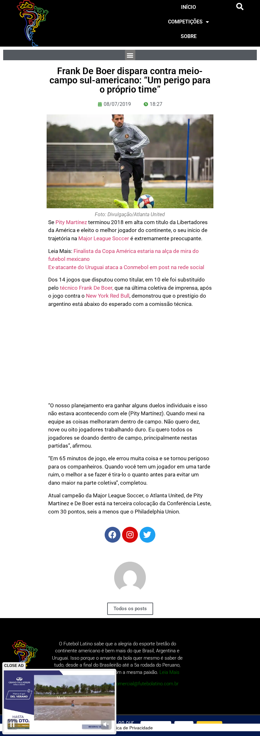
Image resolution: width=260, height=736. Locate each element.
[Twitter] (147, 535)
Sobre (189, 36)
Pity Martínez (71, 222)
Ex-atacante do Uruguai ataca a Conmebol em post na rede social (126, 267)
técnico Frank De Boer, (86, 288)
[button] (240, 6)
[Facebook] (112, 535)
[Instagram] (130, 535)
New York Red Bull (107, 296)
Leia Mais (169, 672)
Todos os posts (130, 608)
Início (188, 7)
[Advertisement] (130, 357)
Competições (185, 22)
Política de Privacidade (130, 727)
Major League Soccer (103, 238)
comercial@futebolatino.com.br (146, 684)
